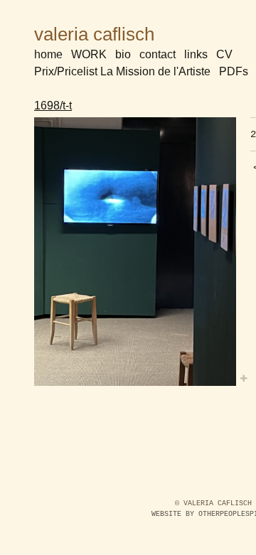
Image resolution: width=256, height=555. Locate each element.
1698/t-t (53, 105)
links (196, 54)
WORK (89, 54)
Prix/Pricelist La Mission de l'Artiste (122, 71)
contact (157, 54)
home (48, 54)
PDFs (233, 71)
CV (224, 54)
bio (123, 54)
